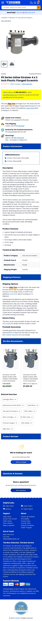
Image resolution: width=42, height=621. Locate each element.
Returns (8, 509)
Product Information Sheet (16, 158)
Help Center (10, 506)
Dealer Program (26, 527)
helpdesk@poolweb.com (11, 539)
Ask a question (27, 84)
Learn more (30, 108)
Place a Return (8, 523)
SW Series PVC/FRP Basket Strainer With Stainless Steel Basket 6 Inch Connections (10, 378)
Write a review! (21, 462)
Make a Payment (8, 525)
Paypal (21, 589)
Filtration (12, 18)
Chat (17, 12)
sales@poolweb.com (10, 95)
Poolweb (4, 18)
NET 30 (5, 593)
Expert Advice (28, 509)
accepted (17, 120)
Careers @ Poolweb (27, 517)
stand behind (12, 132)
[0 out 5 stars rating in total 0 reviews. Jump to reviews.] (5, 84)
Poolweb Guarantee (12, 335)
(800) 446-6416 (29, 12)
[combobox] (21, 7)
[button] (31, 3)
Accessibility (25, 519)
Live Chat (6, 537)
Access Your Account (10, 519)
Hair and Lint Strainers (24, 18)
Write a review (15, 84)
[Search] (38, 7)
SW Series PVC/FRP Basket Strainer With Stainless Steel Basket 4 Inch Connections (30, 378)
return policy (7, 323)
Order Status (28, 506)
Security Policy (26, 523)
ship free (21, 126)
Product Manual (12, 161)
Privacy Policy (25, 521)
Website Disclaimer (27, 525)
